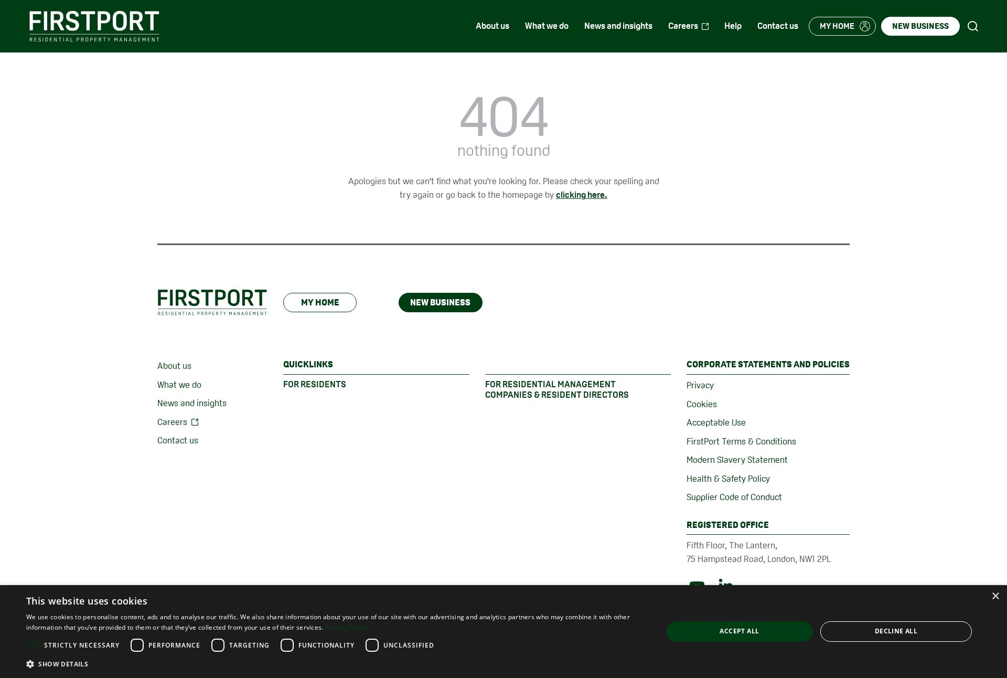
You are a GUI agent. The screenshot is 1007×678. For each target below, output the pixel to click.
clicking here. (581, 194)
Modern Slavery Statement (737, 459)
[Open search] (973, 26)
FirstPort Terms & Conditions (741, 441)
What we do (179, 384)
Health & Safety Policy (728, 478)
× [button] (995, 596)
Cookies (702, 404)
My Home (320, 302)
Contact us (177, 440)
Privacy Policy (346, 627)
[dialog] (503, 631)
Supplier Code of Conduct (734, 497)
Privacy (700, 385)
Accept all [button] (739, 631)
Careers (172, 422)
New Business (440, 302)
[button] (335, 664)
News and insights (192, 403)
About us (174, 366)
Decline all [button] (896, 631)
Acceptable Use (716, 422)
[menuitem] (492, 26)
